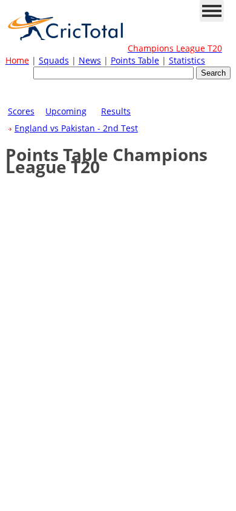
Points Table (135, 60)
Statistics (187, 60)
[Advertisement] (118, 97)
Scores (21, 111)
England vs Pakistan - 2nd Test (76, 128)
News (90, 60)
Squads (54, 60)
